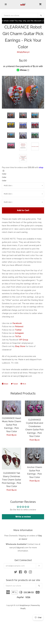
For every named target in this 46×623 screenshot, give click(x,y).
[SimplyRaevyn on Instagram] (30, 572)
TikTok (18, 336)
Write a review (23, 516)
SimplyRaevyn (23, 52)
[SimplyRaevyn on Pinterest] (25, 572)
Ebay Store (20, 346)
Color (4, 174)
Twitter (18, 330)
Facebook (17, 323)
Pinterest (19, 326)
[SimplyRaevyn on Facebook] (20, 572)
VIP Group (23, 340)
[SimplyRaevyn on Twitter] (15, 572)
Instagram (19, 333)
